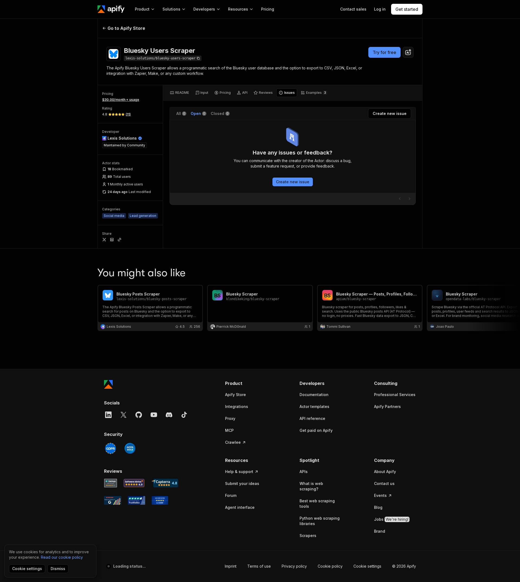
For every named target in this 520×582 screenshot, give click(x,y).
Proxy (230, 418)
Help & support (239, 471)
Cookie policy (330, 566)
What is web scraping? (311, 486)
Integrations (236, 406)
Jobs (391, 519)
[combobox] (408, 52)
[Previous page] (400, 198)
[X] (123, 414)
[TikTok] (184, 414)
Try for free (384, 52)
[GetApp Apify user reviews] (110, 483)
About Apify (385, 471)
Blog (378, 507)
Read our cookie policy (62, 557)
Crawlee (233, 442)
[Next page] (409, 198)
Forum (230, 495)
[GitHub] (138, 414)
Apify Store (235, 394)
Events (380, 495)
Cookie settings (367, 566)
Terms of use (259, 566)
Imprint (230, 566)
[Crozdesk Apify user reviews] (160, 500)
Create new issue (292, 181)
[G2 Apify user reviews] (112, 500)
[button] (246, 383)
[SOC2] (129, 448)
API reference (312, 418)
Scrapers (308, 535)
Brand (379, 531)
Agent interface (240, 507)
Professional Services (394, 394)
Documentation (314, 394)
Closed (220, 113)
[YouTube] (154, 414)
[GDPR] (110, 448)
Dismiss (58, 568)
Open (198, 113)
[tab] (179, 92)
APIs (304, 471)
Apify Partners (387, 406)
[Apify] (111, 9)
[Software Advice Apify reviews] (134, 483)
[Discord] (169, 414)
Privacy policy (294, 566)
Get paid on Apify (316, 430)
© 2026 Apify (404, 566)
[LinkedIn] (108, 414)
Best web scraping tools (317, 504)
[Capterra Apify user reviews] (164, 483)
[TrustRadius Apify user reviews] (136, 500)
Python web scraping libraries (320, 521)
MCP (229, 430)
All (180, 113)
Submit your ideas (242, 483)
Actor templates (314, 406)
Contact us (384, 483)
